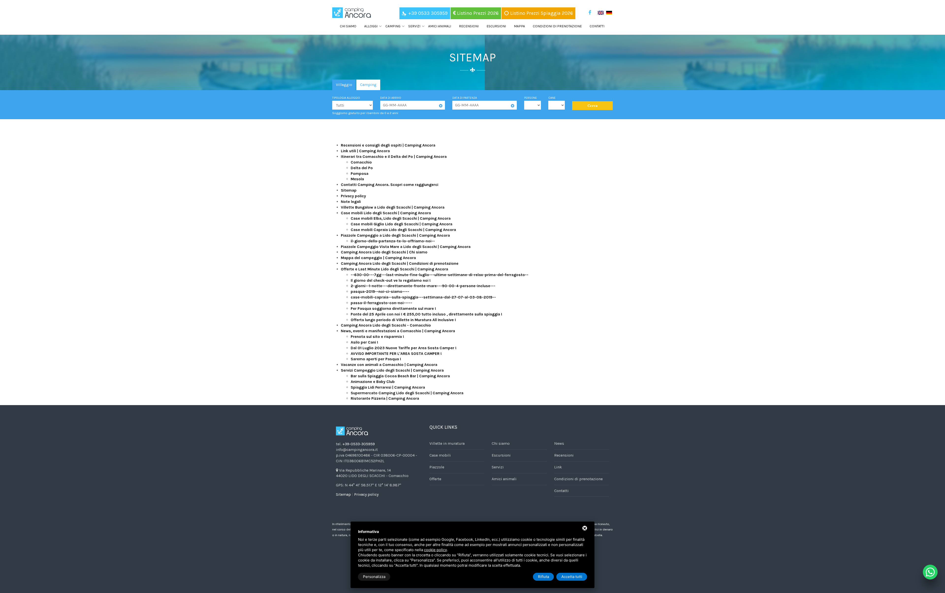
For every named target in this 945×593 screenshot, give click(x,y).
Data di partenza (464, 97)
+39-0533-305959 (358, 444)
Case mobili (440, 455)
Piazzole (436, 467)
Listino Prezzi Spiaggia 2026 (541, 13)
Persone (530, 97)
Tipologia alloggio (346, 97)
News (559, 443)
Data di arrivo (390, 97)
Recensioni (469, 26)
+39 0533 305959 (428, 13)
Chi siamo (348, 26)
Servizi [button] (414, 26)
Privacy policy (366, 494)
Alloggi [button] (371, 26)
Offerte (435, 479)
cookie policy (435, 549)
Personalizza (374, 576)
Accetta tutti (571, 576)
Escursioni (496, 26)
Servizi (498, 467)
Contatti (597, 26)
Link (558, 467)
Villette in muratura (447, 443)
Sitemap (343, 494)
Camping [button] (392, 26)
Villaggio (344, 84)
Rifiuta (543, 576)
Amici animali (439, 26)
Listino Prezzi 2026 (477, 13)
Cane (552, 97)
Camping (368, 84)
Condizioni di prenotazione (557, 26)
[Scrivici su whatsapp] (930, 572)
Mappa (519, 26)
